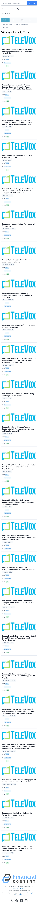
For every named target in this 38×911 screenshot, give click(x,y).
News (10, 24)
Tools (30, 20)
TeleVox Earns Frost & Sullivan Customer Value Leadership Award (17, 261)
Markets (5, 20)
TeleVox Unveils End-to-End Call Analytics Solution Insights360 (17, 156)
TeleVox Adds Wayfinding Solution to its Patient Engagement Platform (17, 814)
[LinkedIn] (21, 901)
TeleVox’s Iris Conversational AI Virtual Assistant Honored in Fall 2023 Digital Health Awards (18, 676)
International (24, 24)
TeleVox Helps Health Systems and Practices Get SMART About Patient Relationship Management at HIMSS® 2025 (18, 191)
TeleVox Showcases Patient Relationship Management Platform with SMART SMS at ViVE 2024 (18, 603)
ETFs (22, 20)
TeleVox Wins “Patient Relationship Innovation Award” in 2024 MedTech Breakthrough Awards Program (19, 467)
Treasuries (5, 27)
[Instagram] (26, 901)
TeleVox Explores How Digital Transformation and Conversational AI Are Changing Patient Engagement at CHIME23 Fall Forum (18, 746)
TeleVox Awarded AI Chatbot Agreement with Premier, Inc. (19, 225)
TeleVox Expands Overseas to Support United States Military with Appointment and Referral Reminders (19, 638)
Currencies (17, 24)
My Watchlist (20, 9)
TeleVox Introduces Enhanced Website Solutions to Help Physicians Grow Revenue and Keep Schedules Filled (18, 429)
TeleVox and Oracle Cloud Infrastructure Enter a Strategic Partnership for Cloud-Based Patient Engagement (17, 848)
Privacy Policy (31, 893)
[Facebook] (17, 901)
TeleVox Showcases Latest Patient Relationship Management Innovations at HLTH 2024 (17, 295)
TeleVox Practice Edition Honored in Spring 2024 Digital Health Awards (18, 395)
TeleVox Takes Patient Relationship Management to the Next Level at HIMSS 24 (18, 568)
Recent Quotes (6, 9)
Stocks (14, 20)
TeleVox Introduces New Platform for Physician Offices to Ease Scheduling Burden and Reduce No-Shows (18, 537)
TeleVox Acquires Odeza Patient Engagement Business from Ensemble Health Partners (19, 781)
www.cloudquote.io (19, 888)
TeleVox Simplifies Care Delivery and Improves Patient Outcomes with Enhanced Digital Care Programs (18, 502)
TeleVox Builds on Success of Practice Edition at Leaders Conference (19, 326)
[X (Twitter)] (12, 901)
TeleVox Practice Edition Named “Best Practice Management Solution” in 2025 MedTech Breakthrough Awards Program (17, 122)
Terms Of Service (20, 895)
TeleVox (7, 59)
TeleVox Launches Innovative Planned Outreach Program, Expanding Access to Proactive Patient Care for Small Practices (17, 87)
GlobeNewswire (7, 62)
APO (8, 66)
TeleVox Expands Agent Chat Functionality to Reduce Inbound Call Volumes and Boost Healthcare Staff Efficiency (18, 360)
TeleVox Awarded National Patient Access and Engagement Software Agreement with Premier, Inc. (18, 52)
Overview (5, 24)
